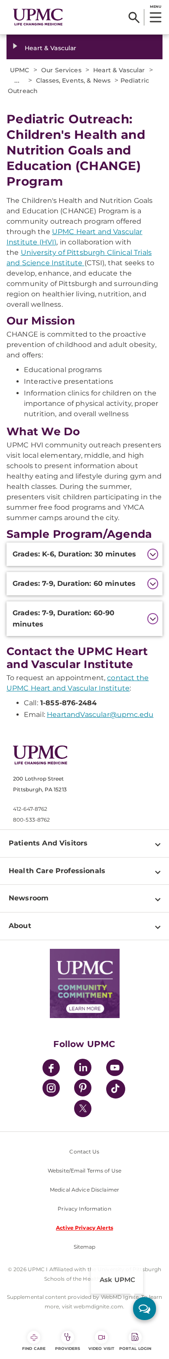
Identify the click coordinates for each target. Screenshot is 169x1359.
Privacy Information (84, 1208)
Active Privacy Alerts (84, 1227)
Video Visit (101, 1348)
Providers (68, 1348)
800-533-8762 (31, 819)
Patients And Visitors (48, 843)
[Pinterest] (82, 1089)
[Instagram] (51, 1089)
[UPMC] (38, 17)
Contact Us (84, 1151)
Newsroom (29, 898)
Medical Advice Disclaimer (84, 1189)
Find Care (34, 1348)
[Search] (134, 17)
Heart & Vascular (50, 48)
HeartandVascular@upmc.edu (100, 714)
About (20, 926)
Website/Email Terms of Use (84, 1170)
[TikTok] (115, 1089)
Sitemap (85, 1246)
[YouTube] (115, 1068)
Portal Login (135, 1348)
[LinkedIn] (82, 1068)
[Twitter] (82, 1108)
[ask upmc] (144, 1308)
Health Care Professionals (57, 871)
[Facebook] (51, 1068)
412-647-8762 (30, 809)
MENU (155, 6)
